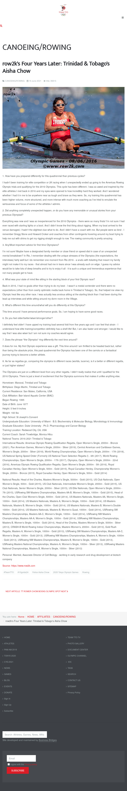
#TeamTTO (9, 572)
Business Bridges (48, 740)
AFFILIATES (43, 616)
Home (21, 616)
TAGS (70, 667)
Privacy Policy (74, 692)
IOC (70, 661)
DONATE (8, 692)
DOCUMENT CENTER (78, 649)
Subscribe (8, 710)
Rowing (85, 572)
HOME (30, 616)
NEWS (7, 667)
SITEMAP (72, 686)
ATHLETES (9, 643)
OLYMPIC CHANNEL (77, 655)
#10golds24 (23, 572)
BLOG (7, 680)
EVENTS (8, 686)
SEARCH (72, 674)
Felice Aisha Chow (41, 572)
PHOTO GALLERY (76, 643)
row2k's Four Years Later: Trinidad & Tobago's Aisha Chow (56, 67)
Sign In (7, 698)
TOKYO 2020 (10, 655)
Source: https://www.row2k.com (18, 565)
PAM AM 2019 (10, 649)
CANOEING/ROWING (64, 616)
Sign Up (7, 704)
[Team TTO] (63, 8)
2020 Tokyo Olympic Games (66, 572)
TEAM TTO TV (74, 637)
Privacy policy (30, 764)
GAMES (7, 674)
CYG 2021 (8, 661)
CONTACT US (74, 680)
